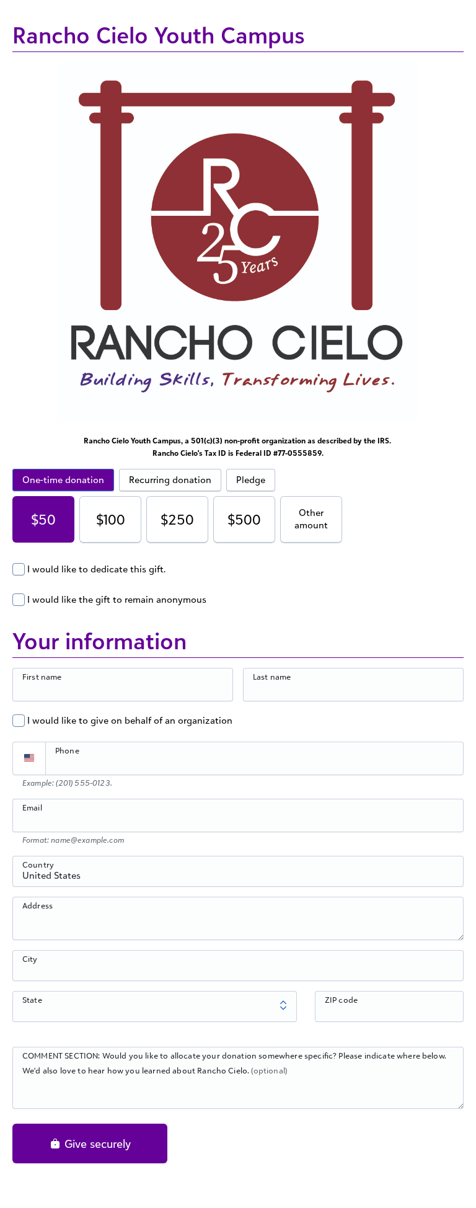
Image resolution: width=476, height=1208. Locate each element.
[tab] (63, 480)
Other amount (311, 519)
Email (32, 807)
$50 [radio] (43, 519)
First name (42, 677)
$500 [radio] (244, 519)
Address (37, 905)
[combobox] (238, 878)
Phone (67, 750)
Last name (272, 677)
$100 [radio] (110, 519)
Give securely (96, 1143)
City (30, 959)
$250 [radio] (177, 519)
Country (38, 864)
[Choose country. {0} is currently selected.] (29, 758)
